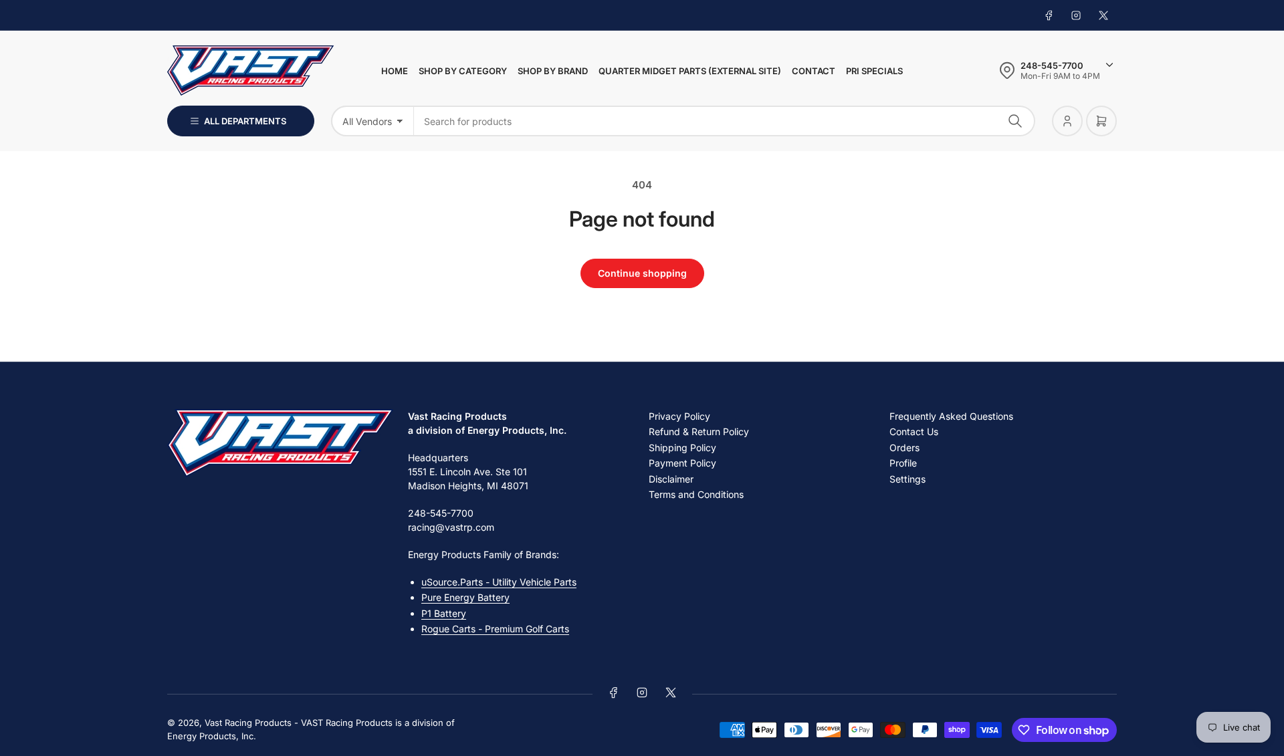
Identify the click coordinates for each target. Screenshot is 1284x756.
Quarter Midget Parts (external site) (690, 71)
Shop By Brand (553, 71)
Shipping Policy (682, 447)
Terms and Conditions (696, 494)
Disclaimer (671, 479)
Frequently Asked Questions (951, 416)
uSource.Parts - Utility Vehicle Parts (498, 582)
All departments (245, 121)
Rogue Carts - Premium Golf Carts (495, 628)
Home (394, 71)
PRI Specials (874, 71)
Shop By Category (463, 71)
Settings (907, 479)
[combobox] (724, 121)
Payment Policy (682, 463)
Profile (903, 463)
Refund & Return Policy (699, 431)
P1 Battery (443, 613)
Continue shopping (642, 273)
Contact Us (913, 431)
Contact (813, 71)
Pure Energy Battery (465, 597)
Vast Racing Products (248, 722)
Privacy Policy (679, 416)
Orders (904, 447)
